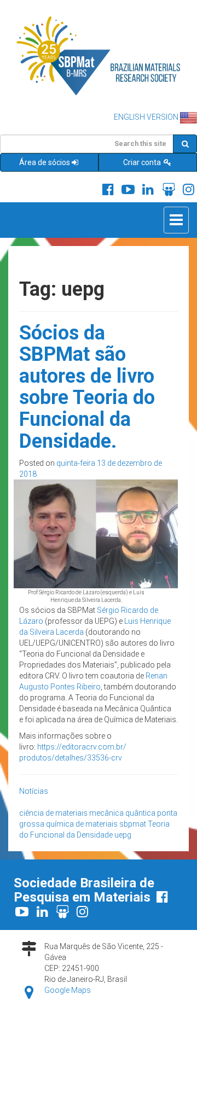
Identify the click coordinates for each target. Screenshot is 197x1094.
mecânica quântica (122, 813)
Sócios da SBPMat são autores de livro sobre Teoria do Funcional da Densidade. (87, 387)
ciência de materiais (53, 813)
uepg (122, 834)
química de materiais (82, 824)
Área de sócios (44, 162)
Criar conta (143, 162)
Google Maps (67, 990)
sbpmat (132, 824)
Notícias (33, 791)
